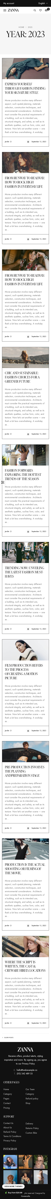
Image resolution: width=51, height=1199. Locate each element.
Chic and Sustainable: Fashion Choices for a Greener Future (22, 377)
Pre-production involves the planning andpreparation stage (24, 771)
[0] (46, 10)
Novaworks (25, 1196)
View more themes (13, 1186)
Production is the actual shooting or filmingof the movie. (25, 868)
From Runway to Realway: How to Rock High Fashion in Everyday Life (25, 182)
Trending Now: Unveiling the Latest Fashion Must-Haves (24, 572)
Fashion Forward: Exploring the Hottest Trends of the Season (23, 474)
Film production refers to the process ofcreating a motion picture (24, 671)
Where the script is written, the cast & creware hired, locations (25, 966)
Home (21, 27)
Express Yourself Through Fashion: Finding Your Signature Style (25, 88)
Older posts (8, 1037)
